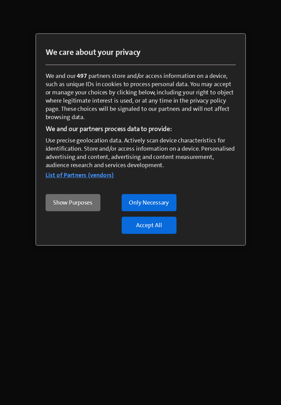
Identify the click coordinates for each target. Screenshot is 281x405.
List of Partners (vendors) (80, 175)
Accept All (149, 225)
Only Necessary (149, 202)
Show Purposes (73, 202)
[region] (140, 139)
